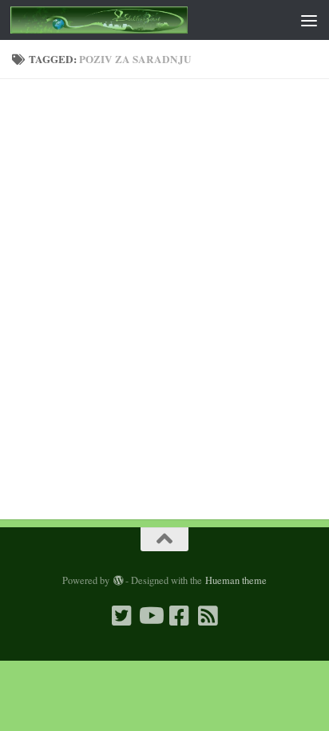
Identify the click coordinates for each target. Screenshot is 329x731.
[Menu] (309, 20)
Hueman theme (236, 580)
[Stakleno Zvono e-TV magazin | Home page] (129, 20)
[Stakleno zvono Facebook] (179, 616)
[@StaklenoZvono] (121, 616)
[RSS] (207, 616)
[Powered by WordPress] (117, 581)
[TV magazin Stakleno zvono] (150, 616)
